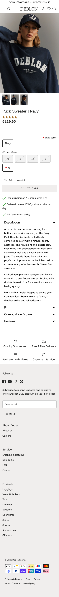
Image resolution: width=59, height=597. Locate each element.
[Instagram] (15, 381)
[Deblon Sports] (29, 8)
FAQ (4, 465)
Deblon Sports (18, 560)
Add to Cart (29, 188)
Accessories (9, 530)
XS (8, 158)
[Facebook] (4, 381)
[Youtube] (10, 381)
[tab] (29, 222)
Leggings (7, 489)
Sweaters (7, 509)
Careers (6, 435)
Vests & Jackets (11, 494)
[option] (29, 53)
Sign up (11, 414)
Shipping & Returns (13, 454)
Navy (8, 143)
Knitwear (7, 504)
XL (9, 167)
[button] (10, 117)
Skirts (5, 520)
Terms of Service (12, 583)
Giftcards (7, 535)
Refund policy (29, 583)
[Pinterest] (21, 381)
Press (28, 579)
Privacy (37, 579)
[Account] (43, 8)
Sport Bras (8, 514)
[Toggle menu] (3, 8)
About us (7, 430)
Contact (6, 470)
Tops (5, 499)
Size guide (8, 459)
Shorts (6, 525)
